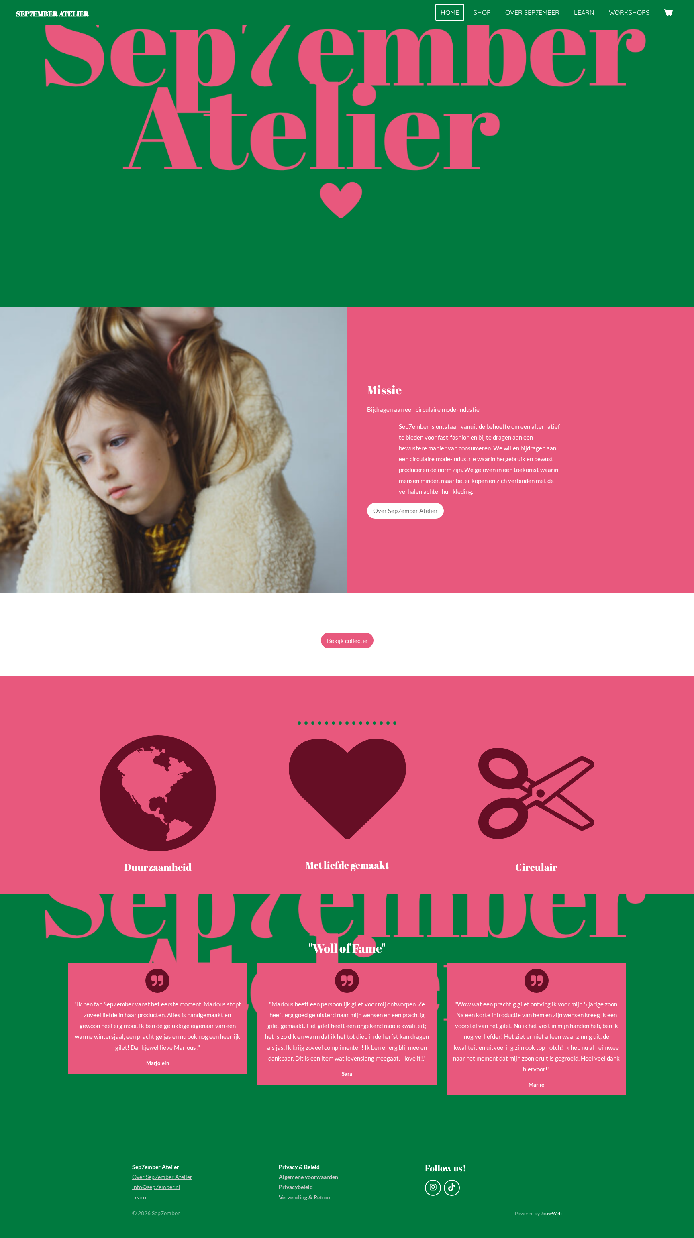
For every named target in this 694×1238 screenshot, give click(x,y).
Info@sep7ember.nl (156, 1186)
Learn (139, 1197)
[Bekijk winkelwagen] (668, 12)
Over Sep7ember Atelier (162, 1176)
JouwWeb (551, 1213)
